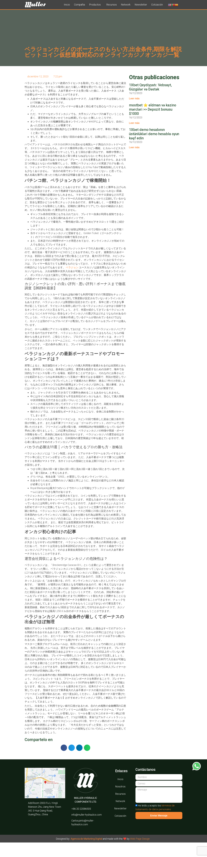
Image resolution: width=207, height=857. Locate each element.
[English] (169, 4)
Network (125, 4)
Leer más (134, 98)
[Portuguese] (173, 4)
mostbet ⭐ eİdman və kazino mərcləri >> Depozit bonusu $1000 (152, 109)
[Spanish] (176, 4)
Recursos (111, 4)
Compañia (79, 4)
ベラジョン (72, 267)
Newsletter (141, 4)
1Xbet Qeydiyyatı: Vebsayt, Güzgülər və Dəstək (150, 87)
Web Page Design (140, 838)
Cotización (157, 4)
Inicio (67, 4)
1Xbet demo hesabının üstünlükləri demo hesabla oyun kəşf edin (154, 134)
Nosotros (120, 786)
